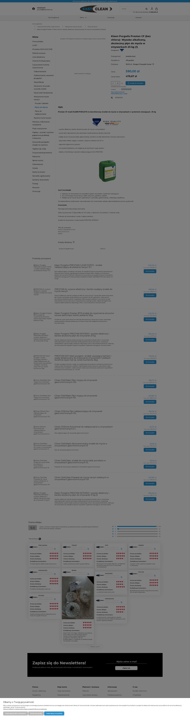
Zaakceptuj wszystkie (54, 713)
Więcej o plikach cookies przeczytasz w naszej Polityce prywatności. (25, 709)
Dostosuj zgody (36, 713)
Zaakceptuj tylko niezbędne (15, 713)
